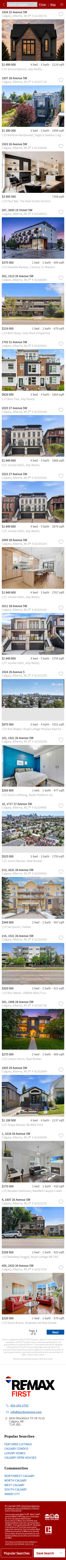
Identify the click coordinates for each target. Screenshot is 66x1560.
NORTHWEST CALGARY (19, 1476)
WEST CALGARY (14, 1485)
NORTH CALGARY (15, 1480)
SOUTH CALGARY (15, 1489)
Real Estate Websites (30, 1505)
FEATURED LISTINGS (18, 1444)
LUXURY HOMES (15, 1453)
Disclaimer (16, 1510)
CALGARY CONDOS (16, 1448)
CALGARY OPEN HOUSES (20, 1457)
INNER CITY (12, 1494)
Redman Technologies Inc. (19, 1508)
